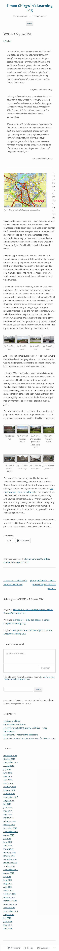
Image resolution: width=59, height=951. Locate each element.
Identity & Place (43, 559)
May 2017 (7, 811)
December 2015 (10, 859)
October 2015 (9, 866)
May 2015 (7, 883)
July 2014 (7, 918)
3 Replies (7, 41)
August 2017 (8, 800)
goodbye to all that (11, 721)
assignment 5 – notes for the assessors (20, 734)
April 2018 (7, 779)
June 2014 (7, 921)
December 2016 (10, 828)
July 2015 (7, 876)
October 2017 (9, 793)
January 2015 (9, 897)
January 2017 (9, 824)
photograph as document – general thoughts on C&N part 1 (43, 584)
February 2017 (9, 821)
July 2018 (7, 769)
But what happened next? (14, 724)
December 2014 (10, 900)
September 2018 (10, 762)
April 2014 (7, 928)
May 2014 (7, 925)
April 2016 (7, 845)
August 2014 (8, 914)
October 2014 (9, 907)
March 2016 (8, 849)
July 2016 (7, 838)
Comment (45, 668)
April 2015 (7, 887)
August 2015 (8, 873)
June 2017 (7, 807)
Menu (29, 23)
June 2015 (7, 880)
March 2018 (8, 783)
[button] (9, 344)
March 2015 (8, 890)
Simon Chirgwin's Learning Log (29, 7)
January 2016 (9, 855)
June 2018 (7, 772)
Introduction (8, 562)
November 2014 (10, 904)
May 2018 (7, 776)
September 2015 (10, 869)
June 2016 (7, 842)
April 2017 (7, 814)
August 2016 (8, 835)
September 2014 (10, 911)
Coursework (30, 559)
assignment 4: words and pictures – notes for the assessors (29, 738)
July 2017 (7, 804)
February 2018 (9, 786)
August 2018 (8, 766)
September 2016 (10, 831)
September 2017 (10, 797)
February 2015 (9, 894)
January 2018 (9, 790)
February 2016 (9, 852)
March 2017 (8, 817)
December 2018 (10, 755)
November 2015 (10, 862)
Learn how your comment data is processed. (29, 678)
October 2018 (9, 759)
